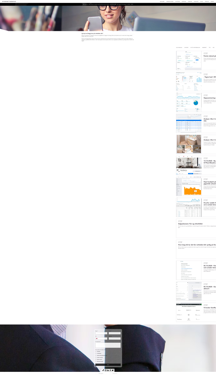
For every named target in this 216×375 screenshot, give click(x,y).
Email (110, 331)
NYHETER (186, 47)
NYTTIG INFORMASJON (195, 47)
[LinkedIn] (108, 370)
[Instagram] (106, 370)
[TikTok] (103, 370)
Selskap (110, 336)
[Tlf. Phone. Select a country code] (97, 338)
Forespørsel (98, 341)
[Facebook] (110, 370)
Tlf (95, 336)
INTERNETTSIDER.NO (9, 1)
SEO (213, 47)
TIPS (209, 47)
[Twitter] (113, 370)
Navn (96, 331)
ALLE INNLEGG (179, 47)
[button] (177, 1)
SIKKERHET (204, 47)
